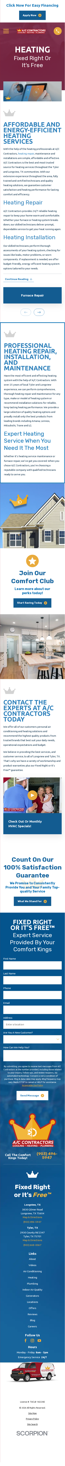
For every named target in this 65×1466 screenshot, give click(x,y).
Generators (32, 1295)
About (32, 1259)
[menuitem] (32, 1413)
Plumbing (32, 1283)
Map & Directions (32, 1217)
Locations (32, 1302)
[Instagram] (32, 1340)
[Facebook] (25, 1340)
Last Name (9, 973)
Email (6, 1003)
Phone (7, 988)
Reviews (32, 1314)
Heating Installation (29, 237)
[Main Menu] (6, 31)
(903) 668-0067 (32, 1245)
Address (7, 1017)
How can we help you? (16, 1047)
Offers (32, 1308)
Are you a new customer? (18, 1032)
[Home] (31, 31)
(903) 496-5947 (47, 1156)
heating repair (26, 153)
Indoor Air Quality (32, 1289)
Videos (32, 1265)
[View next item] (39, 312)
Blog (32, 1320)
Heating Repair (23, 202)
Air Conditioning (32, 1271)
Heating (32, 1277)
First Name (9, 958)
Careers (32, 1326)
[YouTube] (39, 1340)
